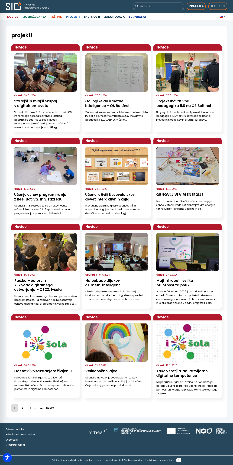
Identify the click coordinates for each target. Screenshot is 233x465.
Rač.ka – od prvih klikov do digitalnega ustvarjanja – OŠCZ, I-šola (38, 285)
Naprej (50, 408)
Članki (18, 95)
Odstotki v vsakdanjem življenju (43, 371)
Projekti (73, 17)
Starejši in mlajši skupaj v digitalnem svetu (35, 103)
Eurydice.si (137, 17)
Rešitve (56, 17)
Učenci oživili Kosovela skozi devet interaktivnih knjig (110, 197)
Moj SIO (217, 6)
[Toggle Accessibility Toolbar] (7, 458)
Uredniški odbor (15, 445)
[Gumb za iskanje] (137, 6)
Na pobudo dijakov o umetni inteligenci (103, 283)
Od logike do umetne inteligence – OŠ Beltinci (107, 103)
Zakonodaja (114, 17)
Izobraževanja (34, 17)
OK (179, 460)
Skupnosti (92, 17)
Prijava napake (15, 429)
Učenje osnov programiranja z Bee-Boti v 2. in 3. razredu (40, 197)
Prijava (196, 6)
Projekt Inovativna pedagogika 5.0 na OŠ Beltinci (183, 103)
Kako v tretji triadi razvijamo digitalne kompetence (182, 373)
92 (41, 408)
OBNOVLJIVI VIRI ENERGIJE (179, 194)
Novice (12, 17)
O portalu (12, 440)
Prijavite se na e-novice (20, 434)
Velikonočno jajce (101, 371)
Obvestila (91, 274)
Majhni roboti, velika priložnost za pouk (174, 283)
